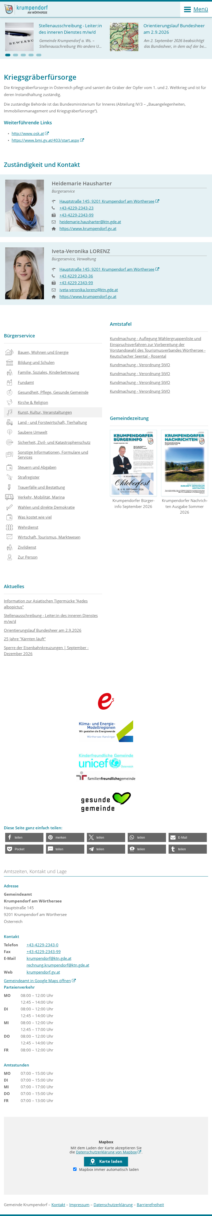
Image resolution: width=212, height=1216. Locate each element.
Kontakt (58, 1204)
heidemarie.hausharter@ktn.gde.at (90, 221)
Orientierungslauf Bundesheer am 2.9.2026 (42, 630)
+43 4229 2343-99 (76, 282)
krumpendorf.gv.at (43, 972)
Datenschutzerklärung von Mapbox (108, 1152)
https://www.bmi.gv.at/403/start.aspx (48, 140)
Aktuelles (14, 586)
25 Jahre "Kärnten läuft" (25, 638)
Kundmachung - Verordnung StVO (140, 364)
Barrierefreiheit (150, 1204)
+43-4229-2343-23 (76, 207)
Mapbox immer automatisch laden (108, 1169)
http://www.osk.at (30, 133)
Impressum (79, 1204)
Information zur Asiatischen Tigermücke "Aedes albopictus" (46, 603)
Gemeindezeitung (129, 418)
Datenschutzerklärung (113, 1204)
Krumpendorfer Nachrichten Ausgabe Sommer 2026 (185, 506)
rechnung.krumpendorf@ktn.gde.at (58, 965)
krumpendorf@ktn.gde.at (49, 958)
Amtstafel (121, 324)
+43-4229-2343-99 (76, 215)
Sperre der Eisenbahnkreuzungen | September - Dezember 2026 (46, 650)
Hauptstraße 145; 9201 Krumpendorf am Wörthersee (109, 201)
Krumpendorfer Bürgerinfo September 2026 (133, 503)
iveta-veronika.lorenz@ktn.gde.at (88, 289)
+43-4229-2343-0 (42, 944)
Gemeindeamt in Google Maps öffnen (40, 980)
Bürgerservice (19, 335)
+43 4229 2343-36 (76, 275)
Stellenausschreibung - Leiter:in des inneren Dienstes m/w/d (51, 618)
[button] (7, 55)
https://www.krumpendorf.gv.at (87, 228)
